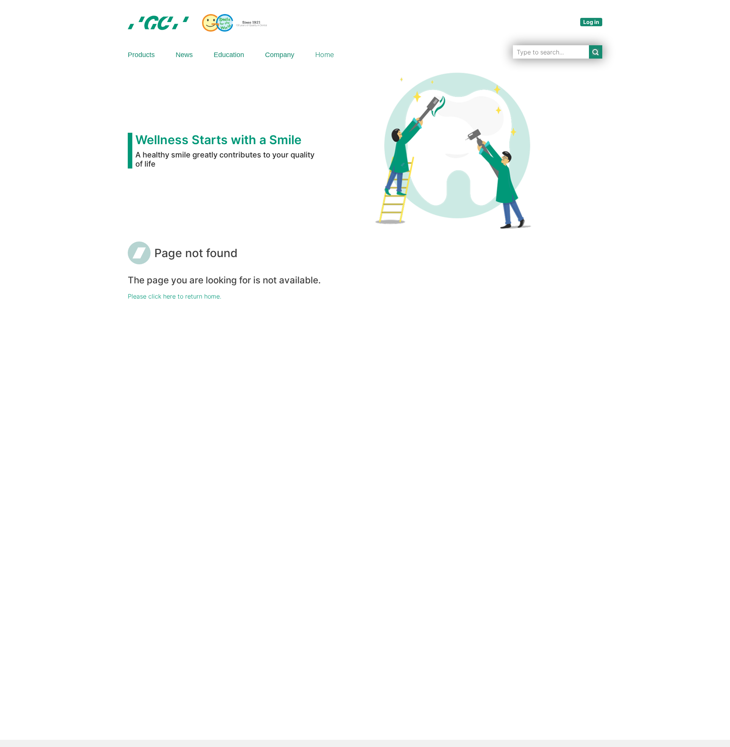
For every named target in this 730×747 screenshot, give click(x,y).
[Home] (197, 23)
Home (324, 55)
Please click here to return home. (174, 296)
